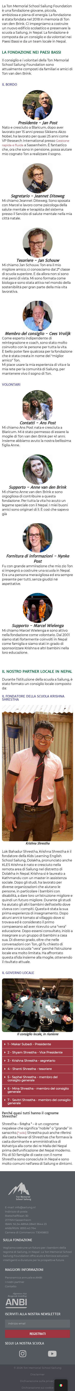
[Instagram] (23, 1354)
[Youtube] (52, 1354)
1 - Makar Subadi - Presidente (29, 1044)
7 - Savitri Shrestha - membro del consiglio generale (39, 1101)
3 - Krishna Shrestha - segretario (31, 1060)
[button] (37, 1044)
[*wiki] (21, 1133)
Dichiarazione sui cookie (38, 1387)
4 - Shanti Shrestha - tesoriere (30, 1069)
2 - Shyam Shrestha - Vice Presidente (35, 1052)
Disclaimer (37, 1374)
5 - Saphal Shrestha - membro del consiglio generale (33, 1078)
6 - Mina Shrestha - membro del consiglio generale (38, 1090)
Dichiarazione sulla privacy (37, 1381)
